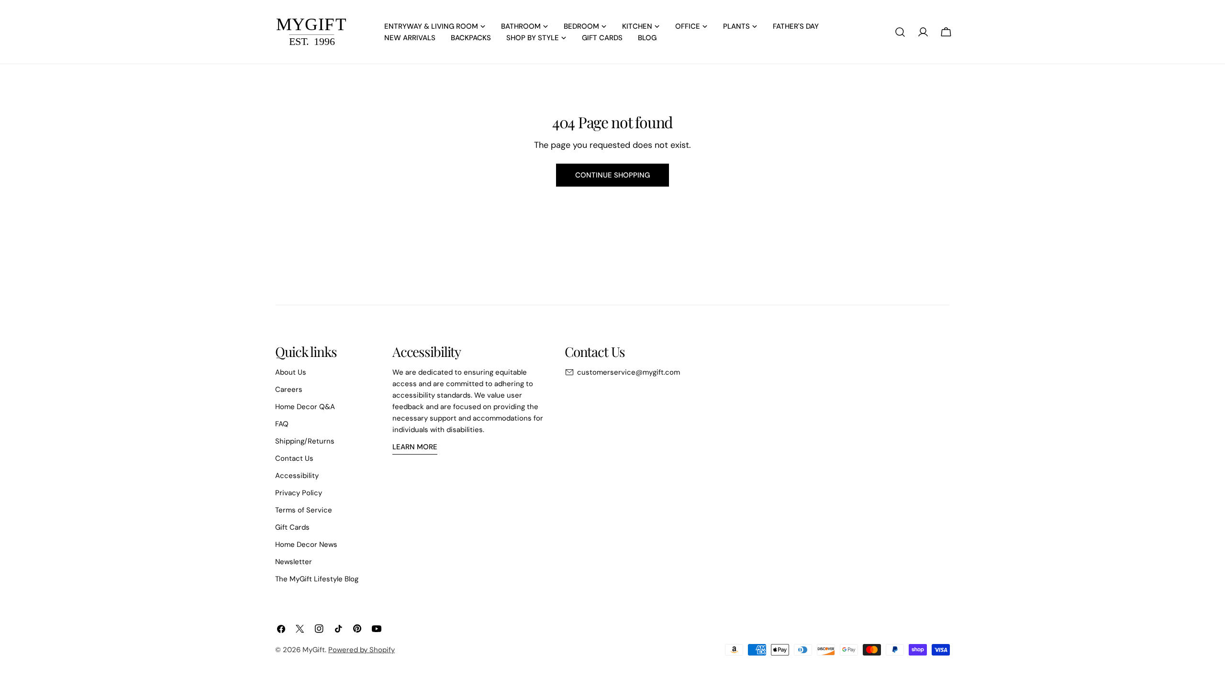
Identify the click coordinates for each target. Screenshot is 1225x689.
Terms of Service (303, 510)
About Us (290, 372)
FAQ (282, 424)
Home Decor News (306, 544)
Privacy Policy (298, 493)
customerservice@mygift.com (628, 372)
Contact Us (294, 458)
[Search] (900, 32)
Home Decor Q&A (305, 406)
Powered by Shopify (361, 650)
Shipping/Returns (304, 441)
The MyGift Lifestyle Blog (316, 579)
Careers (288, 389)
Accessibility (297, 475)
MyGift (313, 650)
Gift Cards (292, 527)
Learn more (414, 447)
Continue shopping (612, 175)
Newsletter (293, 562)
